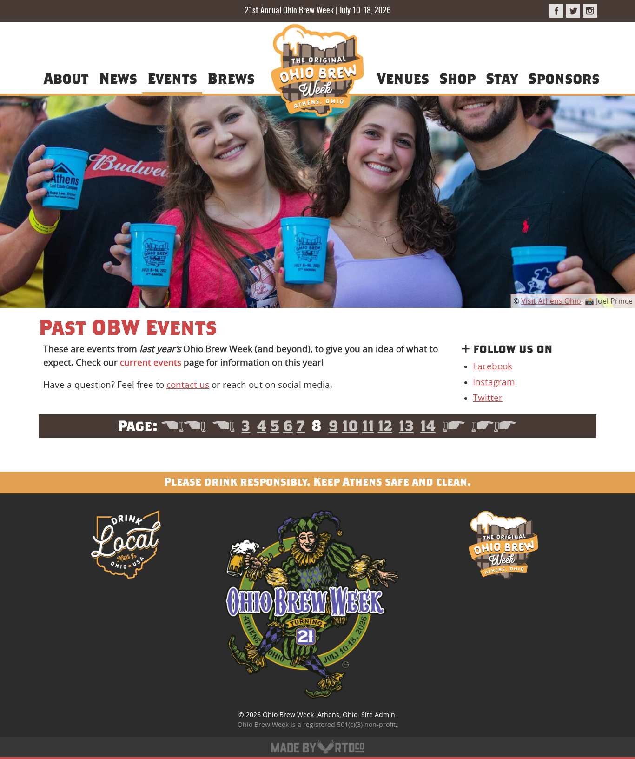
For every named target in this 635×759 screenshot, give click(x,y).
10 (350, 425)
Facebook (492, 366)
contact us (187, 385)
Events (172, 78)
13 (406, 425)
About (66, 78)
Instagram (494, 382)
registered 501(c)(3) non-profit (349, 724)
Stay (501, 78)
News (118, 78)
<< (183, 425)
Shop (457, 78)
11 (368, 425)
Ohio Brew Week (288, 714)
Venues (403, 78)
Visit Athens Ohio (551, 301)
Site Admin (378, 714)
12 (385, 425)
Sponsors (564, 78)
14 (428, 425)
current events (150, 362)
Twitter (488, 398)
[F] (556, 11)
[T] (573, 11)
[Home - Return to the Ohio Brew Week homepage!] (317, 72)
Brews (231, 78)
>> (493, 425)
